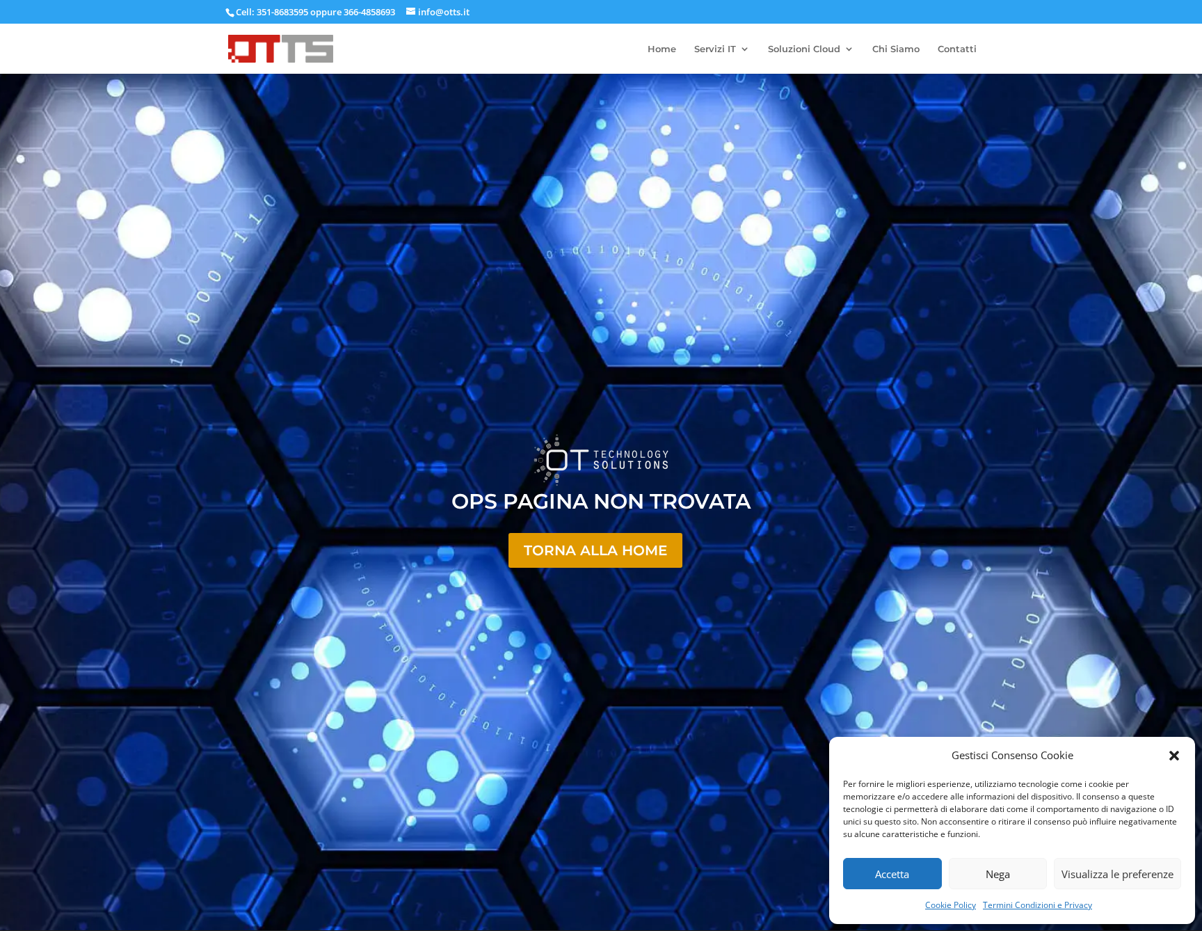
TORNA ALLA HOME (595, 550)
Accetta (892, 874)
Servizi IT (715, 49)
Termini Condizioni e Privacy (1037, 905)
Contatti (957, 49)
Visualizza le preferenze (1117, 874)
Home (662, 49)
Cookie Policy (950, 905)
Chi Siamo (896, 49)
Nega (998, 874)
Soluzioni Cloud (804, 49)
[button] (1174, 756)
